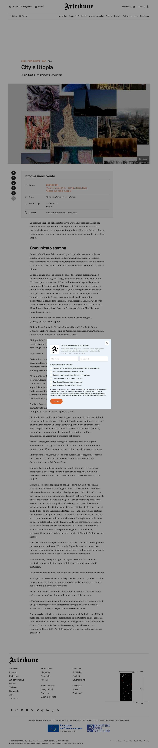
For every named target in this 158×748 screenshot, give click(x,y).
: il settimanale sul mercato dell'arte (68, 372)
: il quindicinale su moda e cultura (67, 378)
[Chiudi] (107, 343)
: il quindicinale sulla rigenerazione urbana (71, 375)
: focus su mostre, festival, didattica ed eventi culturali (76, 368)
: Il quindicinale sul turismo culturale (67, 382)
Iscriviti (56, 401)
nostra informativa (83, 391)
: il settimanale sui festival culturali (67, 385)
